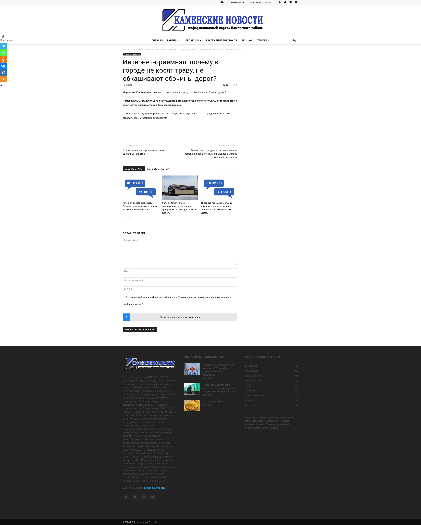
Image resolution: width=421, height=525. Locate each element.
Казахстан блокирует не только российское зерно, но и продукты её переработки (219, 388)
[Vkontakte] (3, 66)
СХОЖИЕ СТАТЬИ (134, 168)
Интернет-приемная (132, 54)
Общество (251, 390)
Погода (249, 400)
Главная (157, 40)
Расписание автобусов (221, 40)
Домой (126, 49)
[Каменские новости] (210, 20)
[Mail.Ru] (3, 72)
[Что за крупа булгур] (192, 405)
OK (250, 40)
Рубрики (172, 40)
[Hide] (1, 85)
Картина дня (252, 370)
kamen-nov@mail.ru (154, 487)
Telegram (263, 40)
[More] (3, 79)
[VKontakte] (290, 2)
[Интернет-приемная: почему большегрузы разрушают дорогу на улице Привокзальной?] (141, 187)
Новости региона (254, 395)
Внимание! (251, 365)
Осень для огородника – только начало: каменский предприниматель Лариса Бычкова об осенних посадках (211, 154)
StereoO (153, 522)
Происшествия (253, 380)
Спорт (248, 385)
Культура (250, 405)
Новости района (254, 375)
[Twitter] (285, 2)
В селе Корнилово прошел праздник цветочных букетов (143, 152)
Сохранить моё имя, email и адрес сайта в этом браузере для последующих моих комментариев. (178, 297)
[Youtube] (295, 2)
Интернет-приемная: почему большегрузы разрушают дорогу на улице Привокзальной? (140, 206)
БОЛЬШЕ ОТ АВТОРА (158, 168)
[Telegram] (3, 46)
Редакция (192, 40)
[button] (294, 40)
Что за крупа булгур (214, 401)
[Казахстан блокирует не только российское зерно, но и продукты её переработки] (192, 389)
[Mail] (279, 2)
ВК (243, 40)
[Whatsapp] (3, 52)
